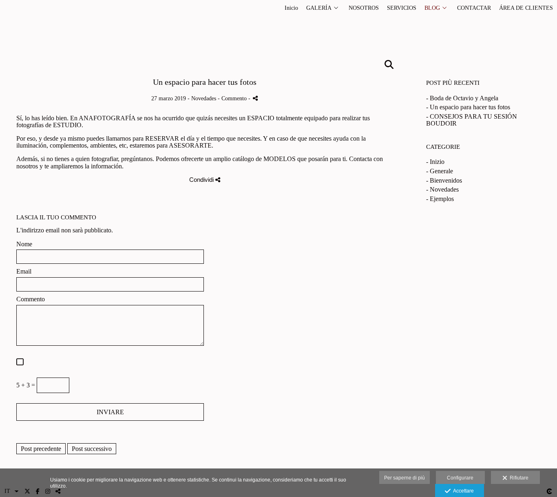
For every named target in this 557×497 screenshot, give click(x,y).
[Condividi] (255, 98)
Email (23, 271)
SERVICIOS (401, 8)
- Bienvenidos (444, 180)
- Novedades (442, 189)
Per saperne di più (404, 478)
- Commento (233, 98)
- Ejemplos (440, 198)
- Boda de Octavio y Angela (462, 98)
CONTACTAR (474, 8)
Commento (30, 299)
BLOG (432, 8)
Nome (24, 244)
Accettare (462, 491)
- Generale (439, 171)
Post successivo (92, 448)
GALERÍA (319, 8)
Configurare (460, 478)
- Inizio (435, 161)
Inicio (291, 8)
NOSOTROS (364, 8)
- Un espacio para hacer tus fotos (468, 107)
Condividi (202, 179)
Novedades (203, 98)
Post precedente (41, 448)
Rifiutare (517, 478)
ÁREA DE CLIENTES (526, 8)
